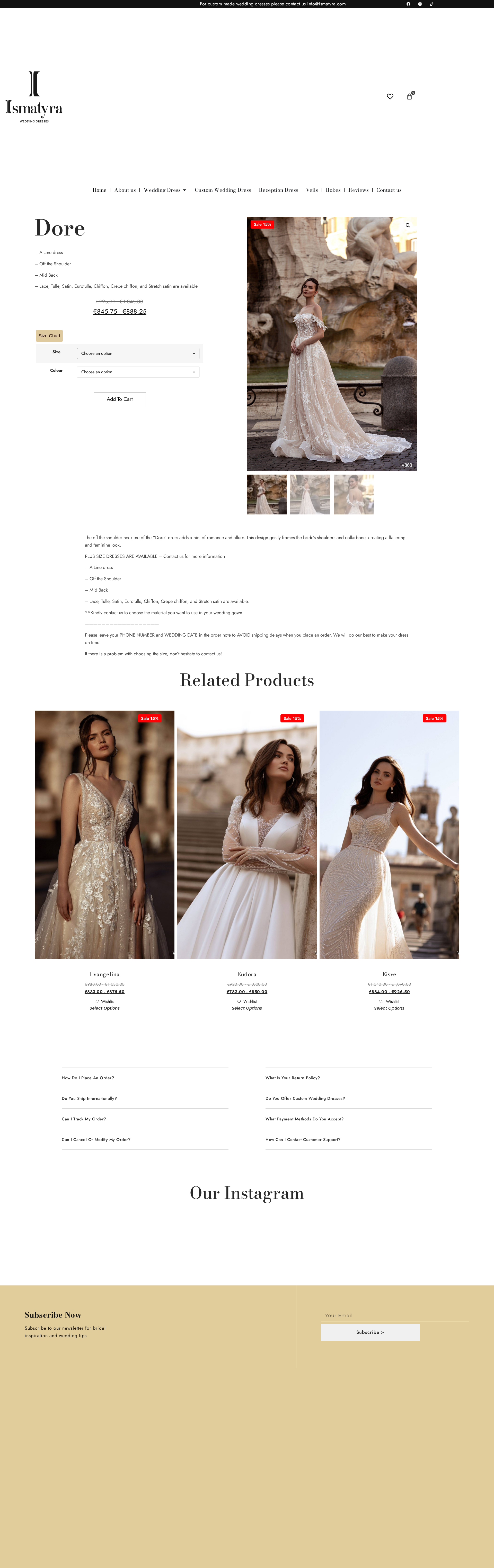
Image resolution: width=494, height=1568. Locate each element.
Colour (56, 370)
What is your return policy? (293, 1078)
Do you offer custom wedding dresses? (305, 1098)
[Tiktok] (431, 4)
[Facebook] (408, 4)
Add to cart (120, 399)
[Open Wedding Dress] (184, 190)
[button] (408, 225)
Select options (105, 1007)
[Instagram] (420, 4)
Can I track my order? (84, 1119)
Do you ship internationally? (89, 1098)
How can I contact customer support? (303, 1140)
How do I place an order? (88, 1078)
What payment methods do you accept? (305, 1119)
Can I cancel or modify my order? (96, 1140)
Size (56, 352)
